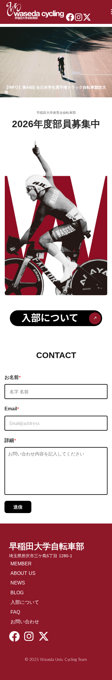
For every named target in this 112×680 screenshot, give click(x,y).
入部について (24, 602)
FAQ (15, 612)
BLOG (17, 592)
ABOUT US (23, 573)
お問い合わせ (24, 621)
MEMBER (21, 563)
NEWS (17, 582)
